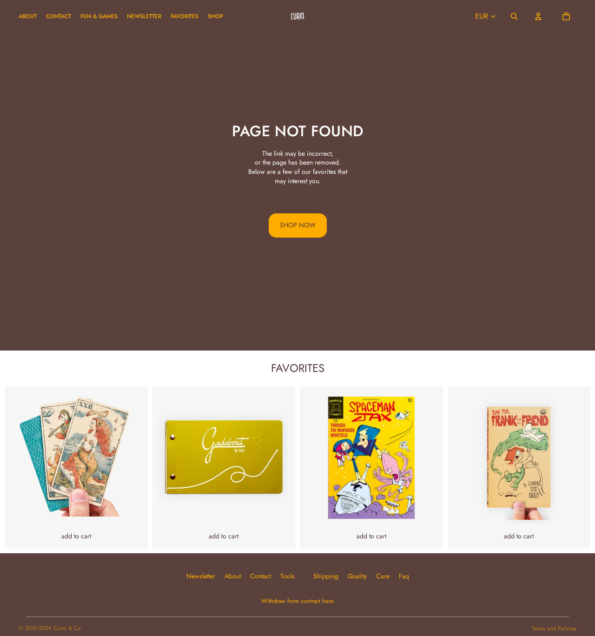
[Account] (538, 16)
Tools (287, 576)
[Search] (514, 16)
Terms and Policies (554, 628)
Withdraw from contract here (297, 601)
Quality (357, 576)
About (233, 576)
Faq (404, 576)
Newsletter (200, 576)
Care (383, 576)
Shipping (325, 576)
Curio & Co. (67, 628)
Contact (260, 576)
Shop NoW (298, 225)
